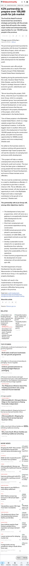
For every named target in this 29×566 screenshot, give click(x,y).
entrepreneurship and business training (12, 296)
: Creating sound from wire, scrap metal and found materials (14, 388)
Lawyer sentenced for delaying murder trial (10, 537)
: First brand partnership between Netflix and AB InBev (10, 516)
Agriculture (20, 5)
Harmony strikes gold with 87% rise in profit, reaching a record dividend (10, 477)
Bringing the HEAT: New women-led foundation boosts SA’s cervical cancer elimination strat (11, 449)
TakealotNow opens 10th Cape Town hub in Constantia (10, 507)
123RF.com (13, 42)
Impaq (3, 436)
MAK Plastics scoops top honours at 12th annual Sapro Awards (10, 497)
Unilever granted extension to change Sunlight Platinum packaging (12, 368)
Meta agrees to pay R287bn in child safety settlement (10, 488)
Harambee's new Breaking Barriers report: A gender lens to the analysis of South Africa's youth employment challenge (7, 334)
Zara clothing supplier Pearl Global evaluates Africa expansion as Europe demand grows (10, 527)
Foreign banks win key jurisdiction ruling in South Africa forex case (11, 546)
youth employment (13, 293)
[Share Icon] (20, 453)
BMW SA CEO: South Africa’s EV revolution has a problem (11, 458)
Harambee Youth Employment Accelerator (7, 327)
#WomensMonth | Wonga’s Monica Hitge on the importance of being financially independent (14, 402)
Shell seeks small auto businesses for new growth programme (13, 354)
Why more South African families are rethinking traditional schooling (14, 433)
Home (2, 5)
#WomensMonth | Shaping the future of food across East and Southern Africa (12, 418)
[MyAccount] (27, 2)
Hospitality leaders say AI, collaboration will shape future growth (20, 325)
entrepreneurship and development (11, 294)
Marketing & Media (11, 5)
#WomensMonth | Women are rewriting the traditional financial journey (11, 467)
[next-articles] (27, 317)
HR (5, 5)
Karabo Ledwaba (5, 372)
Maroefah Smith (5, 406)
